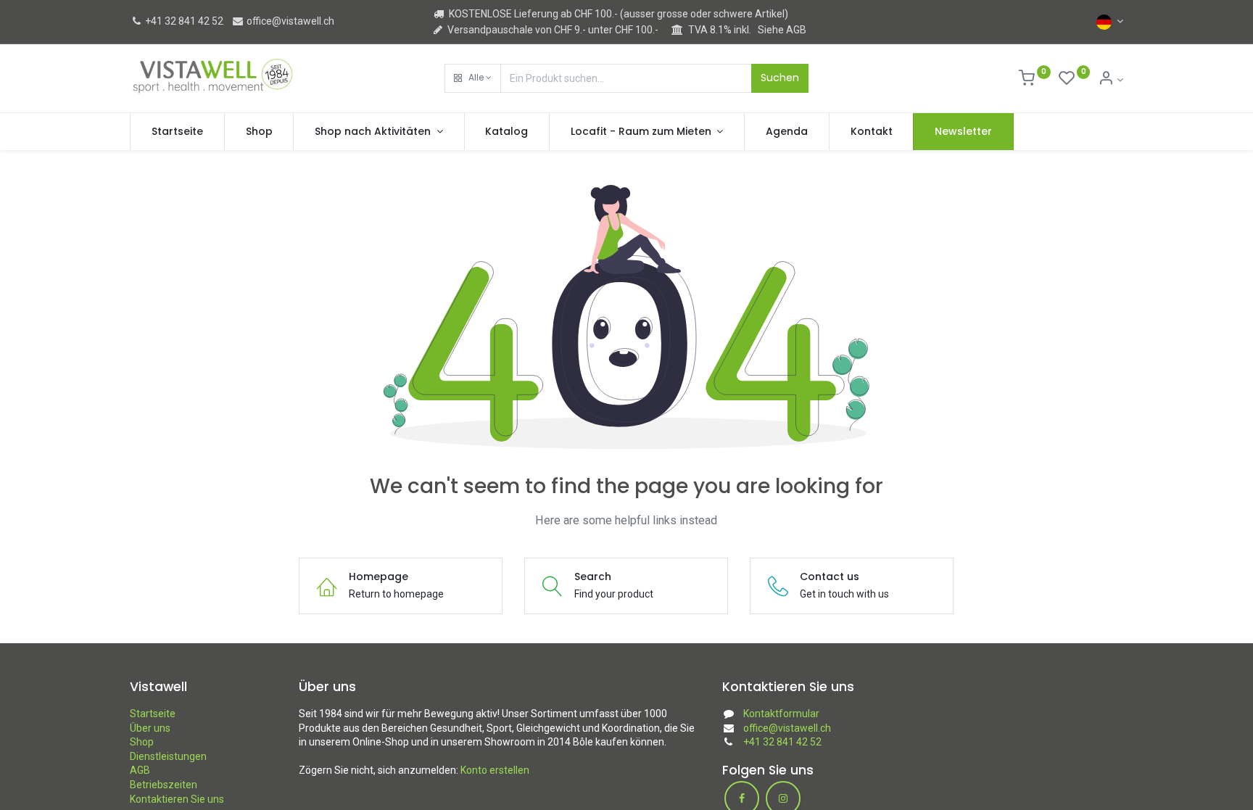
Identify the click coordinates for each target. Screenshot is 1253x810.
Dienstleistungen (168, 756)
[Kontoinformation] (1110, 80)
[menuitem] (177, 132)
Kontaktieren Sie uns (177, 799)
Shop (142, 742)
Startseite (152, 713)
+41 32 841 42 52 (183, 21)
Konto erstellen (494, 770)
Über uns (150, 728)
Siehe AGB (782, 30)
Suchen (780, 77)
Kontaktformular (781, 713)
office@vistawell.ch (289, 21)
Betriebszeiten (163, 784)
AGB (140, 770)
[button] (472, 78)
